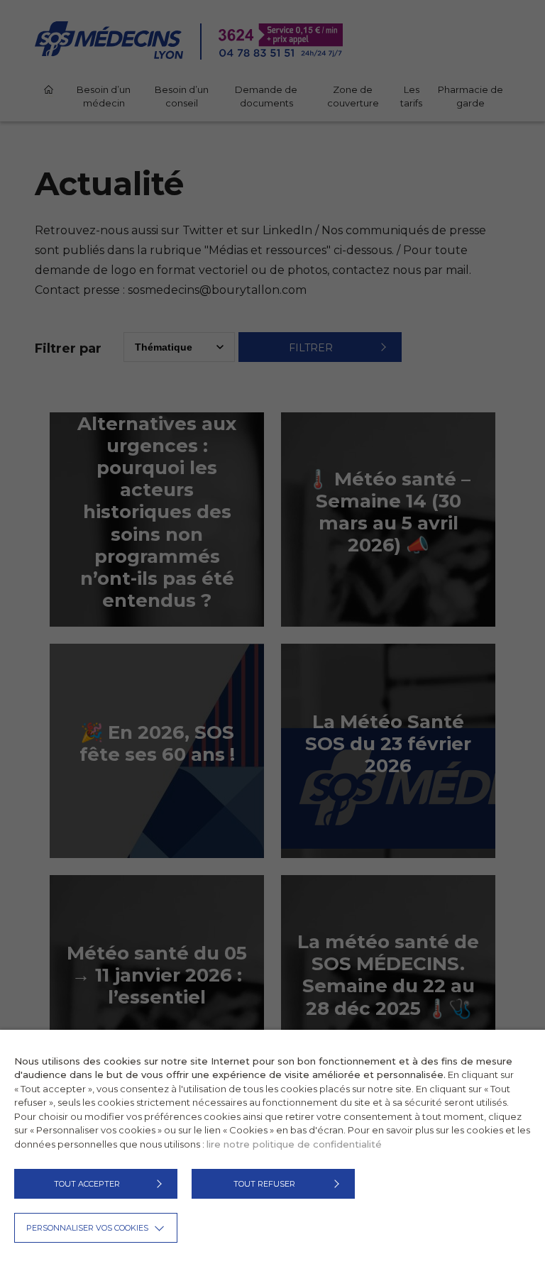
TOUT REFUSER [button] (264, 1184)
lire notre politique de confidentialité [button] (294, 1144)
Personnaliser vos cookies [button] (87, 1228)
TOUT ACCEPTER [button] (87, 1184)
